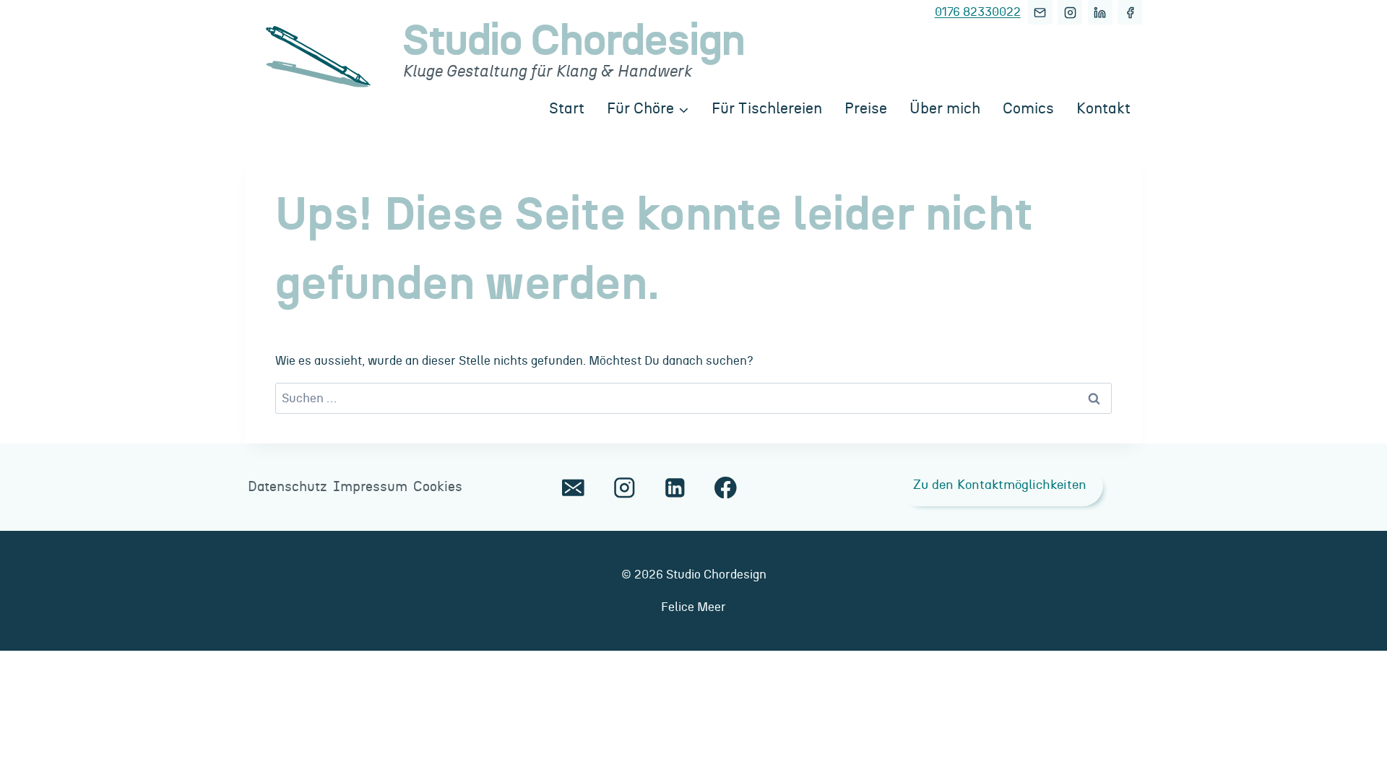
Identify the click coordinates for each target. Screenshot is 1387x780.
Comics (1028, 108)
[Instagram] (1070, 12)
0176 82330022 (978, 12)
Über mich (944, 108)
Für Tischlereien (767, 108)
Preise (865, 108)
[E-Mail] (1040, 12)
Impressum (370, 487)
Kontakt (1103, 108)
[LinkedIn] (1100, 12)
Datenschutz (287, 487)
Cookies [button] (437, 487)
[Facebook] (1130, 12)
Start (566, 108)
